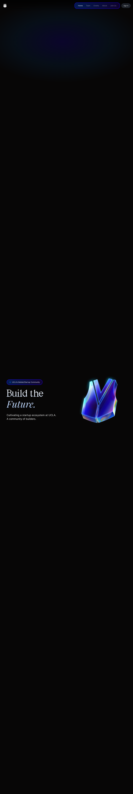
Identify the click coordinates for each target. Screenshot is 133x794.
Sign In (126, 6)
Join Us (113, 6)
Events (96, 6)
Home (80, 6)
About (104, 6)
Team (88, 6)
